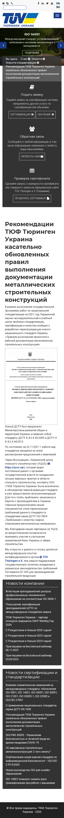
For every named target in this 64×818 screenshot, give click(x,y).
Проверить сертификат (31, 198)
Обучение (44, 114)
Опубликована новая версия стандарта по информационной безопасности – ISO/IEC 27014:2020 (31, 761)
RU (58, 7)
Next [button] (60, 45)
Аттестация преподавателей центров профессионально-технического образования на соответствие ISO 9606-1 (31, 595)
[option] (32, 43)
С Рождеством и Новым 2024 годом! (29, 641)
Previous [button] (3, 45)
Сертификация (20, 114)
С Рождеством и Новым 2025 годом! (29, 635)
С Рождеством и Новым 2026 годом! (29, 630)
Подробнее (32, 52)
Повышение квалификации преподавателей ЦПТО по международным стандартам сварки (28, 608)
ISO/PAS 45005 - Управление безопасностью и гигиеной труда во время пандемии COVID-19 (28, 739)
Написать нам (31, 156)
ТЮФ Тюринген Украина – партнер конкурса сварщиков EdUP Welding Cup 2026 (30, 621)
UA (58, 3)
